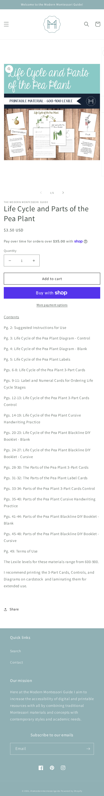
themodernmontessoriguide (45, 790)
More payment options (52, 305)
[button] (6, 24)
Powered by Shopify (71, 790)
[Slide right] (63, 192)
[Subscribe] (88, 749)
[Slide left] (40, 192)
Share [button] (14, 609)
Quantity (10, 251)
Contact (16, 662)
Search (15, 651)
